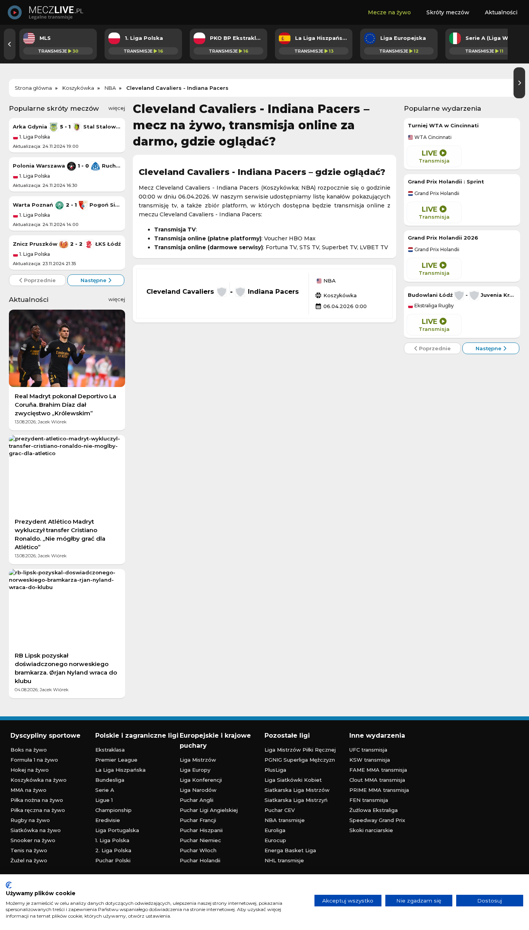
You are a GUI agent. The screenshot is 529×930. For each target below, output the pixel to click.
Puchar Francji (198, 820)
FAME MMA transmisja (378, 770)
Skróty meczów (447, 12)
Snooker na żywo (32, 840)
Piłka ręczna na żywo (37, 810)
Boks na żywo (28, 750)
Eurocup (275, 840)
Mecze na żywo (389, 12)
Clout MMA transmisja (377, 780)
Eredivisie (107, 820)
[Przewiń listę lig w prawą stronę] (519, 82)
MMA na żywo (28, 790)
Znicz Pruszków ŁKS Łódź (67, 244)
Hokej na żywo (29, 770)
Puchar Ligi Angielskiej (209, 810)
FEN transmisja (368, 800)
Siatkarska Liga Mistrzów (297, 790)
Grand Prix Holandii (436, 193)
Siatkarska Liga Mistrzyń (296, 800)
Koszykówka (336, 295)
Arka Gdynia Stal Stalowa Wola (67, 126)
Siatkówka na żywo (35, 830)
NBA (329, 281)
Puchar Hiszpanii (201, 830)
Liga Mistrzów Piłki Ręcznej (300, 750)
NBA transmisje (284, 820)
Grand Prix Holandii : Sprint (446, 181)
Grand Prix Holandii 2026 (443, 238)
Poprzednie (39, 280)
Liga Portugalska (117, 830)
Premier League (116, 760)
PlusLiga (275, 770)
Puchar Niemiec (200, 840)
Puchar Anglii (196, 800)
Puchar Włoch (198, 850)
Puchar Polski (113, 860)
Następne (94, 280)
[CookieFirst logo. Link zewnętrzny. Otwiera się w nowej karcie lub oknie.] (9, 885)
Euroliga (274, 830)
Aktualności (501, 12)
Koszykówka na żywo (38, 780)
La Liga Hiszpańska (120, 770)
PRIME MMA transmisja (379, 790)
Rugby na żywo (30, 820)
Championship (113, 810)
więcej (116, 108)
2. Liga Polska (113, 850)
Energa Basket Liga (290, 850)
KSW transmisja (369, 760)
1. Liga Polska (34, 137)
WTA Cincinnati (432, 137)
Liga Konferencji (201, 780)
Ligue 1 (104, 800)
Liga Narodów (198, 790)
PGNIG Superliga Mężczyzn (299, 760)
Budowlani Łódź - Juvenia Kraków (462, 295)
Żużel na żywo (28, 860)
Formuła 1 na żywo (34, 760)
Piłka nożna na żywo (36, 800)
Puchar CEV (279, 810)
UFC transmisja (368, 750)
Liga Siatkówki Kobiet (293, 780)
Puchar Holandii (200, 860)
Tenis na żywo (28, 850)
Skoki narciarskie (371, 830)
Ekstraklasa (110, 750)
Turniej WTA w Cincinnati (443, 125)
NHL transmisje (284, 860)
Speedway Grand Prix (377, 820)
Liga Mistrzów (198, 760)
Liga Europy (195, 770)
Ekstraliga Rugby (433, 305)
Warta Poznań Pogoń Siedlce (67, 205)
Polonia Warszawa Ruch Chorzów (67, 166)
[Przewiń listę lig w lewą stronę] (9, 44)
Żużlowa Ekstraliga (373, 810)
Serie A (104, 790)
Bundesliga (109, 780)
